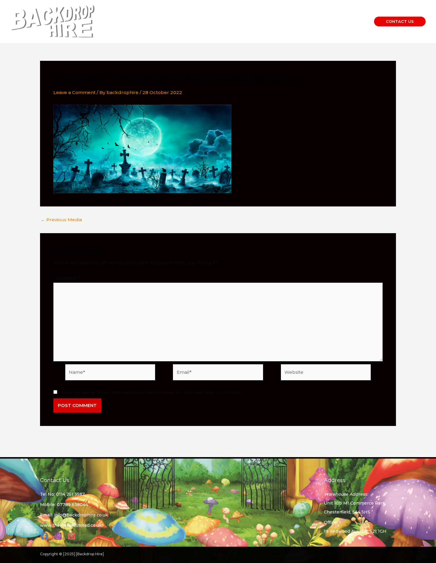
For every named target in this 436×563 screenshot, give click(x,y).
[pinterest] (72, 536)
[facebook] (45, 536)
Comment (66, 278)
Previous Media (61, 219)
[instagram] (59, 536)
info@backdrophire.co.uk (81, 515)
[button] (400, 21)
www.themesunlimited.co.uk (71, 525)
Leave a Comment (74, 92)
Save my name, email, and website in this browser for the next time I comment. (151, 392)
